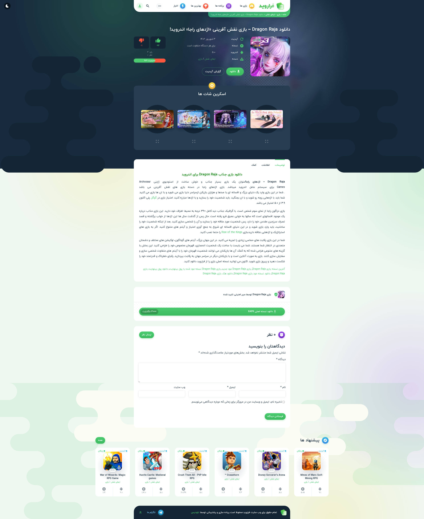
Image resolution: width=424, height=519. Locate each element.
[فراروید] (271, 6)
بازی (278, 14)
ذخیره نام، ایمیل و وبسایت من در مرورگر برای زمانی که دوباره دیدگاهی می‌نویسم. (236, 402)
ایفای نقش (270, 14)
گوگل (154, 198)
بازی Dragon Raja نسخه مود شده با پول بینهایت (195, 269)
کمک (253, 165)
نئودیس (195, 512)
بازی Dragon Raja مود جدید (236, 269)
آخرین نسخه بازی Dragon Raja (268, 269)
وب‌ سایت (179, 387)
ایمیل (231, 387)
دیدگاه (281, 359)
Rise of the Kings (231, 232)
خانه (284, 14)
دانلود (233, 71)
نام (283, 387)
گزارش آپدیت (213, 71)
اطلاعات (266, 165)
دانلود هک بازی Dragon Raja (218, 273)
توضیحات (280, 165)
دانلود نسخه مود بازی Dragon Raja (252, 273)
